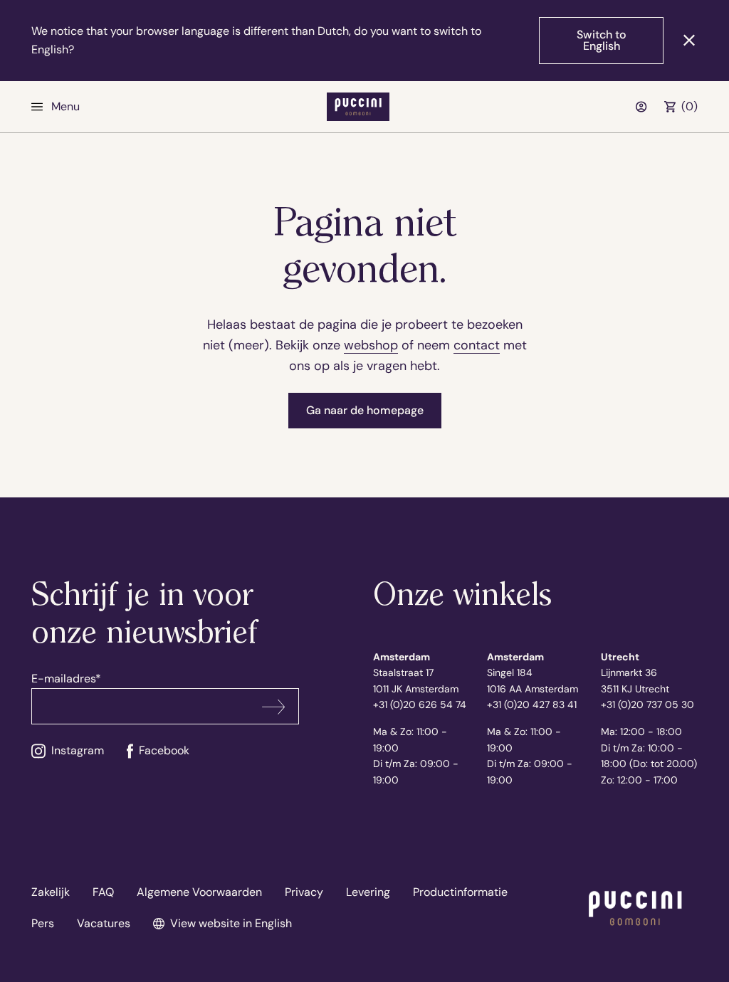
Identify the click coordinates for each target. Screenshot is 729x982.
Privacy (304, 892)
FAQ (103, 892)
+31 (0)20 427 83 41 (532, 704)
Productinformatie (460, 892)
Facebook (164, 750)
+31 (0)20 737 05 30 (647, 704)
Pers (42, 923)
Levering (368, 892)
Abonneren (273, 706)
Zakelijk (50, 892)
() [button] (689, 106)
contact (476, 345)
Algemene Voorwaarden (199, 892)
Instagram (77, 750)
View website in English (231, 923)
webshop (371, 345)
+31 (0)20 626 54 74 (419, 704)
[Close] (689, 40)
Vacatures (103, 923)
